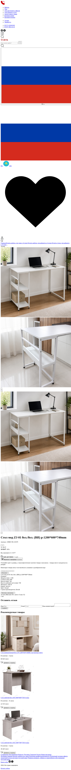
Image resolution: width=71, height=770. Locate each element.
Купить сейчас (5, 768)
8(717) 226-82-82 (9, 25)
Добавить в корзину (9, 662)
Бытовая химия (9, 16)
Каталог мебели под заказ (21, 756)
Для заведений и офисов (12, 11)
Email (23, 606)
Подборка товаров (6, 756)
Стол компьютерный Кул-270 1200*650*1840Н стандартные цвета (22, 652)
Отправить (4, 608)
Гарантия (33, 754)
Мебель (6, 7)
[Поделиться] (3, 545)
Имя (2, 606)
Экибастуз (7, 22)
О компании (5, 754)
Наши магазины (46, 754)
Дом (5, 9)
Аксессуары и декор (10, 14)
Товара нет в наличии (7, 571)
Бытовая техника (9, 17)
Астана (6, 20)
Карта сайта (4, 762)
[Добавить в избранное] (1, 545)
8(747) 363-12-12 (9, 27)
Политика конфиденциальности (39, 756)
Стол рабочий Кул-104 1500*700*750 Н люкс (15, 742)
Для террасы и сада (10, 12)
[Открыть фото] (1, 389)
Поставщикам (13, 754)
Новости (20, 754)
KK (10, 166)
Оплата (38, 754)
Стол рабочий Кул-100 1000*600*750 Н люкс (15, 697)
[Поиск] (20, 42)
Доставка (27, 754)
